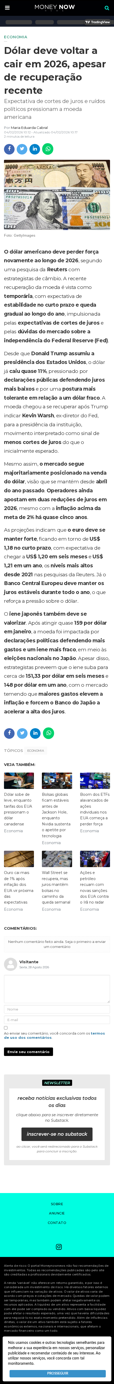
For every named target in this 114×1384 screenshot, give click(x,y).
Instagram (59, 1247)
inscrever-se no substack (57, 1134)
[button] (7, 8)
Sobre (57, 1204)
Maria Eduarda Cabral (29, 127)
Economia (35, 750)
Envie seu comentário (28, 1052)
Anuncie (57, 1213)
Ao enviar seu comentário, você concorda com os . (54, 1035)
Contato (57, 1223)
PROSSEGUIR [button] (57, 1373)
